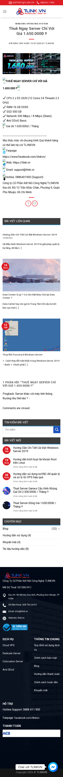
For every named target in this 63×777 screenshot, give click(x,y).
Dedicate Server (12, 653)
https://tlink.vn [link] (21, 162)
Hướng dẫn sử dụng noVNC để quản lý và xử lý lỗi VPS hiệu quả (36, 475)
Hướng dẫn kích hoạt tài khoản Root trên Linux (35, 461)
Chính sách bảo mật (45, 657)
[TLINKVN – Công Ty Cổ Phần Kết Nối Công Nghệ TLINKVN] (31, 11)
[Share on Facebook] (28, 203)
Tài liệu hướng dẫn (14, 549)
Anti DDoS (8, 669)
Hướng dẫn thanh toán (47, 674)
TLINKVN (49, 43)
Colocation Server (13, 661)
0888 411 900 (31, 709)
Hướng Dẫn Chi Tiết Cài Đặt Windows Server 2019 (35, 449)
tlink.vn (21, 617)
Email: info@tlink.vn (18, 611)
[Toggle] (59, 528)
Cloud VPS (9, 645)
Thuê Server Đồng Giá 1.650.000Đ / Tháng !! (34, 504)
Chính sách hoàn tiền (46, 682)
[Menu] (5, 11)
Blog (5, 528)
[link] (24, 156)
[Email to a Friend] (35, 203)
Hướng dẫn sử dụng (15, 535)
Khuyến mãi (9, 542)
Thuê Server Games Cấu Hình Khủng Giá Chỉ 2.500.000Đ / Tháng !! (35, 490)
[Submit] (56, 429)
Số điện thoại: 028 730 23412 (22, 604)
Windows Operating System (31, 24)
